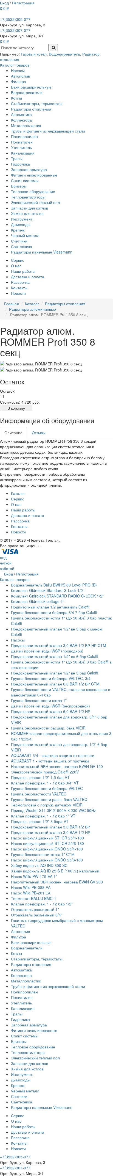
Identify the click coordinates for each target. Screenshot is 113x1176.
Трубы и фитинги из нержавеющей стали (48, 131)
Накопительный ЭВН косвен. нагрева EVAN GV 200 (57, 882)
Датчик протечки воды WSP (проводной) (47, 651)
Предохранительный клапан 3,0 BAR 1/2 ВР (50, 827)
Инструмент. (22, 219)
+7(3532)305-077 (15, 19)
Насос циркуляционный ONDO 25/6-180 (47, 860)
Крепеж (17, 230)
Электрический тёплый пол (35, 202)
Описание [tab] (13, 432)
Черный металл (25, 235)
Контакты (19, 287)
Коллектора (21, 120)
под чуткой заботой (7, 563)
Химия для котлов (27, 213)
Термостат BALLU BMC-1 (33, 898)
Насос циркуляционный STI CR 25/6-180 (47, 843)
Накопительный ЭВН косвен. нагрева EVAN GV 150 (57, 766)
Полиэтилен (22, 142)
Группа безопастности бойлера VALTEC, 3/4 (51, 678)
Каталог (18, 493)
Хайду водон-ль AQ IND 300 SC (39, 865)
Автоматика (21, 114)
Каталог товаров (14, 65)
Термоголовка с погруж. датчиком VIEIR (47, 805)
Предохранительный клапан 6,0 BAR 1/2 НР (50, 711)
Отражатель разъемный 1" (35, 909)
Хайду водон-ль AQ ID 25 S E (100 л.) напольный (55, 871)
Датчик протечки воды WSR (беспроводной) (50, 706)
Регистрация (23, 2)
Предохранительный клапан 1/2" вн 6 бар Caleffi (54, 656)
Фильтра (18, 81)
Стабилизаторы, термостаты (36, 103)
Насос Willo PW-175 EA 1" (34, 876)
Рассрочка (20, 282)
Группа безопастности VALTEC (38, 794)
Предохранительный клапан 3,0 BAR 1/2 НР (50, 832)
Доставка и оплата (27, 276)
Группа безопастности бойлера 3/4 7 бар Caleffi (54, 612)
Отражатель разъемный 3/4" (36, 915)
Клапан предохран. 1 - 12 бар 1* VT (43, 816)
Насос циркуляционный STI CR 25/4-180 (47, 838)
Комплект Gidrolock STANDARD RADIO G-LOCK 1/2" (57, 596)
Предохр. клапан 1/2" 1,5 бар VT (40, 777)
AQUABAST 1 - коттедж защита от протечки (50, 761)
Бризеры (19, 186)
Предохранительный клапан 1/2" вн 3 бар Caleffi (54, 673)
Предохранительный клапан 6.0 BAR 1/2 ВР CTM (55, 684)
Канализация (23, 153)
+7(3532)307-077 (15, 30)
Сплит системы (24, 180)
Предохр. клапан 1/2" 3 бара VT (40, 821)
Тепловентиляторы (28, 197)
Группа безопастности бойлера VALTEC (47, 788)
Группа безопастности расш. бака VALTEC (49, 799)
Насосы (18, 70)
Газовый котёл (34, 54)
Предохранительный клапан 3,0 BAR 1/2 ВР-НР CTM (58, 645)
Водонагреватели (27, 92)
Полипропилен (24, 136)
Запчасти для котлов (29, 208)
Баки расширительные (31, 87)
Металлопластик (26, 125)
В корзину (16, 408)
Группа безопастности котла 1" (39, 700)
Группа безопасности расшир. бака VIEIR (48, 728)
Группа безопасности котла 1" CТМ (43, 854)
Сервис (17, 260)
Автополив (20, 76)
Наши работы (23, 271)
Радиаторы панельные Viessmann (41, 252)
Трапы (16, 158)
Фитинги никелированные (34, 175)
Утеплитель (21, 147)
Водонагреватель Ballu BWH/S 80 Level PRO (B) (54, 585)
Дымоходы (20, 224)
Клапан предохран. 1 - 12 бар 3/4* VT (45, 783)
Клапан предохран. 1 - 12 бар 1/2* (42, 904)
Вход (4, 2)
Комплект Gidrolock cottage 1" (37, 601)
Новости (18, 293)
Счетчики (19, 241)
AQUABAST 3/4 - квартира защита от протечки (52, 755)
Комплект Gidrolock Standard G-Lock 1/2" (47, 590)
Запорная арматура (29, 169)
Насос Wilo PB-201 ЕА (30, 893)
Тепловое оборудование (33, 191)
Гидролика (20, 164)
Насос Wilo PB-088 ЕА (30, 887)
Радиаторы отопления (31, 109)
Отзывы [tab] (39, 432)
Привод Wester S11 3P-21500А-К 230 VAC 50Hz (53, 810)
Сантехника (21, 246)
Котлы (16, 98)
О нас (16, 265)
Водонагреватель (64, 54)
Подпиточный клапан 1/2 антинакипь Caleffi (50, 607)
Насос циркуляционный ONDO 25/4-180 (47, 849)
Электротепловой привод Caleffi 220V (45, 772)
